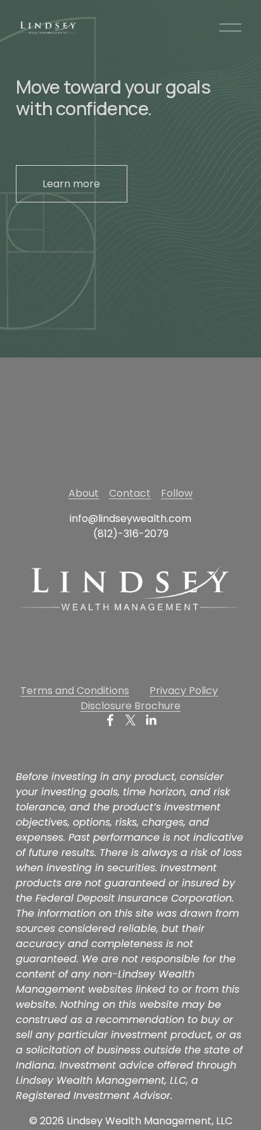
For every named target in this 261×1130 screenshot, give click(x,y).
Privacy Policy (184, 690)
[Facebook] (110, 720)
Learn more (71, 184)
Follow (177, 493)
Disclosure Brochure (130, 705)
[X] (130, 720)
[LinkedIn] (150, 720)
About (83, 493)
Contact (130, 493)
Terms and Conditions (74, 690)
